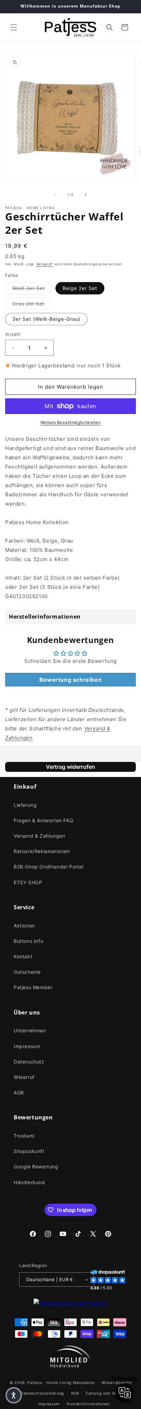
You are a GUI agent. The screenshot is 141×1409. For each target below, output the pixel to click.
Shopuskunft (29, 1151)
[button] (13, 27)
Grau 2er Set (32, 303)
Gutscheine (27, 972)
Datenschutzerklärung (42, 1393)
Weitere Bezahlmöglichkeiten (70, 422)
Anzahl (12, 334)
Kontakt (23, 956)
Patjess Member (33, 987)
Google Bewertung (36, 1166)
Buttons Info (28, 941)
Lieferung (25, 805)
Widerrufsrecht (116, 1382)
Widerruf (24, 1077)
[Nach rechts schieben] (85, 194)
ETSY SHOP (28, 882)
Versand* (44, 264)
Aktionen (24, 925)
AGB (19, 1092)
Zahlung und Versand (106, 1393)
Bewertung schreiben (70, 679)
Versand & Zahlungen (39, 836)
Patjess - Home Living (49, 1382)
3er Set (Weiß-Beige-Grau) (46, 319)
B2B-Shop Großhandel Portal (49, 867)
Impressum (27, 1046)
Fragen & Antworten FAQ (43, 820)
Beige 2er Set (80, 288)
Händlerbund (29, 1182)
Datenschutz (29, 1062)
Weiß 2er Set (32, 288)
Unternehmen (30, 1030)
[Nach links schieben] (55, 194)
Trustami (24, 1136)
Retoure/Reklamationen (42, 851)
